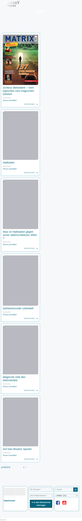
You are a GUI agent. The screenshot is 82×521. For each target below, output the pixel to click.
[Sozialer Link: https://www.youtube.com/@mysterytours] (65, 502)
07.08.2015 (6, 98)
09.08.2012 (6, 384)
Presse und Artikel (10, 100)
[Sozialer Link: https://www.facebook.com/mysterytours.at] (59, 502)
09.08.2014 (6, 166)
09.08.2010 (6, 453)
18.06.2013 (6, 312)
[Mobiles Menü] (78, 4)
